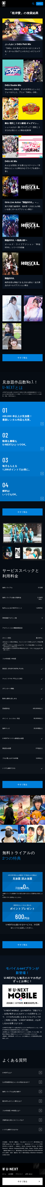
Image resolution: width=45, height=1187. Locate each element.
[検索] (33, 3)
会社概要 (10, 1174)
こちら (37, 648)
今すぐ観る (22, 357)
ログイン (39, 4)
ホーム (4, 1174)
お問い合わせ (28, 1174)
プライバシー (19, 1174)
